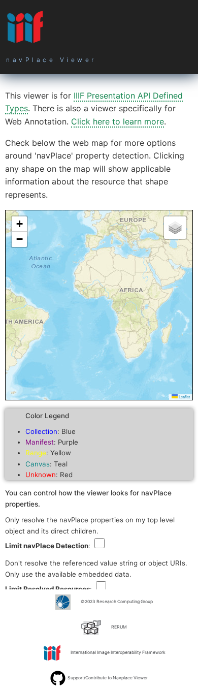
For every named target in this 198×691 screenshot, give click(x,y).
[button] (19, 224)
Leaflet (184, 396)
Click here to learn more (117, 121)
